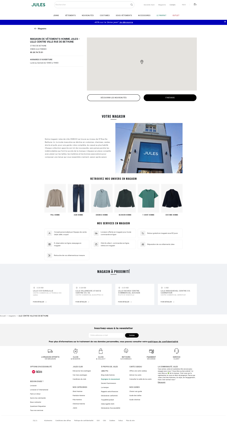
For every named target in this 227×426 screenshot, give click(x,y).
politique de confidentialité (163, 342)
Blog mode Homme (108, 375)
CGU (104, 420)
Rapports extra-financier (109, 391)
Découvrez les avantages (82, 371)
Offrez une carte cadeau (138, 371)
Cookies (112, 420)
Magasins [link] (42, 28)
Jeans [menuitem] (56, 15)
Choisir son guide (135, 391)
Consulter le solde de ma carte (140, 379)
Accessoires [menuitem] (144, 15)
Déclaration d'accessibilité (110, 408)
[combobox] (94, 4)
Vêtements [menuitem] (70, 15)
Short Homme (77, 391)
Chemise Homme (79, 404)
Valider (132, 335)
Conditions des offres (63, 420)
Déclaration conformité (109, 396)
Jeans (75, 408)
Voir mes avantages (80, 375)
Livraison (33, 385)
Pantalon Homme (79, 395)
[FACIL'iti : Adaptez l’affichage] (37, 372)
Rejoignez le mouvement (110, 379)
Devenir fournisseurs (108, 383)
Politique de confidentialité (83, 420)
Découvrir (162, 382)
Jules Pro (104, 371)
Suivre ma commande (38, 398)
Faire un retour (35, 394)
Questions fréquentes (38, 406)
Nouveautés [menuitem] (88, 15)
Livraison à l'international (39, 390)
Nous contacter (35, 402)
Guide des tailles (135, 395)
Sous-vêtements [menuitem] (124, 15)
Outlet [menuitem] (176, 15)
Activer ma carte (135, 375)
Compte (172, 5)
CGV (98, 420)
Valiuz (120, 420)
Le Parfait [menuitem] (161, 15)
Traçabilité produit (107, 400)
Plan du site (130, 420)
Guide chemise (134, 400)
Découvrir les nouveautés (114, 98)
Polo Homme (77, 400)
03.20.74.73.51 (36, 52)
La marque (105, 387)
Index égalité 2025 (107, 404)
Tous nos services (36, 410)
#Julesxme (48, 420)
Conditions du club (79, 379)
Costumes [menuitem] (105, 15)
